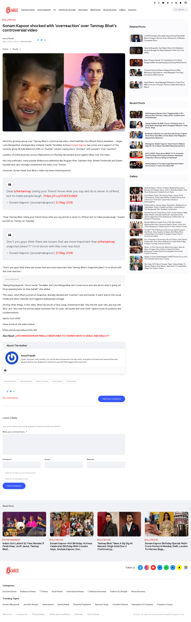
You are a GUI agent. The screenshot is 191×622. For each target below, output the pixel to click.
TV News (43, 591)
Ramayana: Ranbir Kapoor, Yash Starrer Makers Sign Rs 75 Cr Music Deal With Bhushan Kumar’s (165, 145)
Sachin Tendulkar (42, 381)
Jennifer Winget (30, 604)
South (15, 49)
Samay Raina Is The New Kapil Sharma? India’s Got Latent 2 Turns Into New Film (164, 165)
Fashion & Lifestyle (67, 10)
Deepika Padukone (82, 604)
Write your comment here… (15, 432)
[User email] (5, 370)
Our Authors (93, 614)
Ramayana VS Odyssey (142, 604)
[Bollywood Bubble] (12, 10)
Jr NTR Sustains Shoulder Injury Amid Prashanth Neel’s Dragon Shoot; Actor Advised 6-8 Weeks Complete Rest (164, 38)
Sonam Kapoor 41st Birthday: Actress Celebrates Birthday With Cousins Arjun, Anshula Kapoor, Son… (71, 546)
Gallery (122, 10)
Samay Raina (63, 604)
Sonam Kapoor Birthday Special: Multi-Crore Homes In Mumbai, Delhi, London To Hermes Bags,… (166, 546)
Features (132, 10)
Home (5, 49)
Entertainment (44, 10)
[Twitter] (159, 567)
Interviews (83, 10)
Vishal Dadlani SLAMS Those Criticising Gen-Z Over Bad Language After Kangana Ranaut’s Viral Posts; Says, (166, 125)
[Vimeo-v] (166, 567)
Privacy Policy (38, 614)
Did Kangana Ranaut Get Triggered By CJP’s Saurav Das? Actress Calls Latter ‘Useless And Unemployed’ (165, 115)
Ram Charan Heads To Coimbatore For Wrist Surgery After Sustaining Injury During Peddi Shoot (165, 61)
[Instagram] (146, 567)
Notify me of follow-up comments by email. (20, 473)
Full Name (7, 459)
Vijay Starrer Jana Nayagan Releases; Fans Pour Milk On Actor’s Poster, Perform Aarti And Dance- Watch (165, 84)
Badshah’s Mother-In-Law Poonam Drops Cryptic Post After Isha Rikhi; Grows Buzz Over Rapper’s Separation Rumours (166, 136)
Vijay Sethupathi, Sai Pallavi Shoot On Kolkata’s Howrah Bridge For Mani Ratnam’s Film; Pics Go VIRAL (164, 50)
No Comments (26, 41)
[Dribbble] (179, 567)
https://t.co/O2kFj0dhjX (61, 196)
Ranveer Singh (101, 604)
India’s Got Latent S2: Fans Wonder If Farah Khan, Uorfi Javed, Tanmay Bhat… (23, 546)
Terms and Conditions (59, 614)
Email (48, 459)
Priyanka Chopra (165, 604)
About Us (7, 614)
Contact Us (21, 614)
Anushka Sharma (120, 604)
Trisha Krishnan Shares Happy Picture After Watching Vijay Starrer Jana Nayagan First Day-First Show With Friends (164, 72)
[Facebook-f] (140, 567)
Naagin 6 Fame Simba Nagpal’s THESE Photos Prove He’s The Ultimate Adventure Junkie (165, 258)
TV (54, 10)
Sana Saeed (48, 604)
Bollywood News (27, 591)
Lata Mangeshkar (26, 381)
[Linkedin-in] (172, 567)
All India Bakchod (10, 381)
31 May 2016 (64, 202)
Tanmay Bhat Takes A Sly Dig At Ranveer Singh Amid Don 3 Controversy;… (115, 546)
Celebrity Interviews (97, 591)
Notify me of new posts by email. (16, 479)
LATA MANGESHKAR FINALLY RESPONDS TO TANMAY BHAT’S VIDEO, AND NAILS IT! (62, 335)
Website (90, 459)
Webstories (95, 10)
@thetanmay (22, 191)
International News (75, 591)
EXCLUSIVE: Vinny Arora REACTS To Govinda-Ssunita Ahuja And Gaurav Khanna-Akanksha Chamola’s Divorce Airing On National (164, 155)
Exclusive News (28, 10)
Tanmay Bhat (71, 381)
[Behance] (185, 567)
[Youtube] (153, 567)
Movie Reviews (110, 10)
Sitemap (79, 614)
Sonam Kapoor (78, 145)
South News (57, 591)
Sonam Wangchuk (11, 604)
